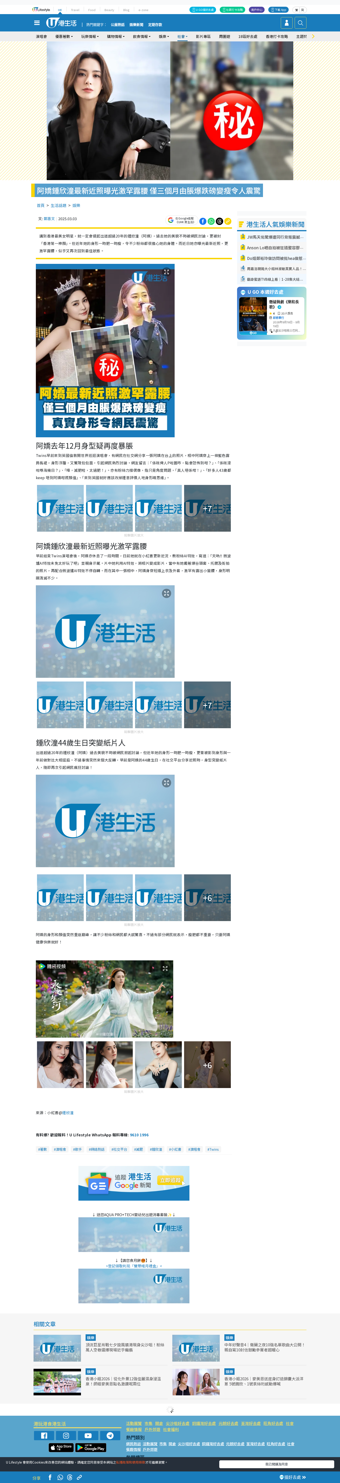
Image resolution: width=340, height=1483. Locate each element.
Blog (126, 10)
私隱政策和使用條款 (130, 1462)
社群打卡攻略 (234, 10)
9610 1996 (139, 1135)
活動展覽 (134, 1423)
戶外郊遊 (152, 1429)
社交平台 (120, 1149)
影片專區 (203, 36)
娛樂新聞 (136, 25)
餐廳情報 (134, 1429)
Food (92, 10)
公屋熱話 (118, 25)
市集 (148, 1423)
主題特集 (303, 36)
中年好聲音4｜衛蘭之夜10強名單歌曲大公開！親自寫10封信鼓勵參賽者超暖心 (264, 1347)
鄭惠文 (49, 218)
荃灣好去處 (251, 1423)
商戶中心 (256, 10)
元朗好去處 (228, 1423)
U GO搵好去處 (205, 10)
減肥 (139, 1149)
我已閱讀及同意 (276, 1464)
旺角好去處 (273, 1423)
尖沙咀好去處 (177, 1423)
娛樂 (76, 205)
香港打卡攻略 (277, 36)
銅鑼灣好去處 (204, 1423)
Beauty (109, 10)
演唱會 (41, 36)
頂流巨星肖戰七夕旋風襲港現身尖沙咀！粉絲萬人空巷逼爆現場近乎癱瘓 (125, 1347)
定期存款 (155, 25)
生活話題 (58, 205)
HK (60, 10)
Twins (214, 1149)
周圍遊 (224, 36)
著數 (43, 1149)
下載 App (280, 10)
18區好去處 (247, 36)
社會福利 (171, 1429)
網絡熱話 (98, 1149)
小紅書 (176, 1149)
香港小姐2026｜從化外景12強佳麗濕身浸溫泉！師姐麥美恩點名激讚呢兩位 (123, 1381)
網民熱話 (133, 1443)
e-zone (143, 10)
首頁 (41, 205)
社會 (290, 1423)
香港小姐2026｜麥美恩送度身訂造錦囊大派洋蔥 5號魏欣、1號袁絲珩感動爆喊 (263, 1381)
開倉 (159, 1423)
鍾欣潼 (157, 1149)
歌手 (78, 1149)
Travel (75, 10)
